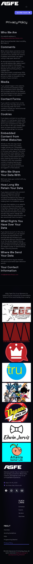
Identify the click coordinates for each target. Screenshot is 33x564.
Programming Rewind (10, 539)
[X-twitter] (16, 490)
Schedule (22, 506)
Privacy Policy (8, 543)
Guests (21, 510)
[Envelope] (22, 490)
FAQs (5, 536)
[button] (26, 6)
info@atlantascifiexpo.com (9, 274)
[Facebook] (6, 490)
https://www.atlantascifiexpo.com (12, 38)
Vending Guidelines (10, 533)
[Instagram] (11, 490)
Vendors (21, 513)
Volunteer (22, 516)
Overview (7, 530)
